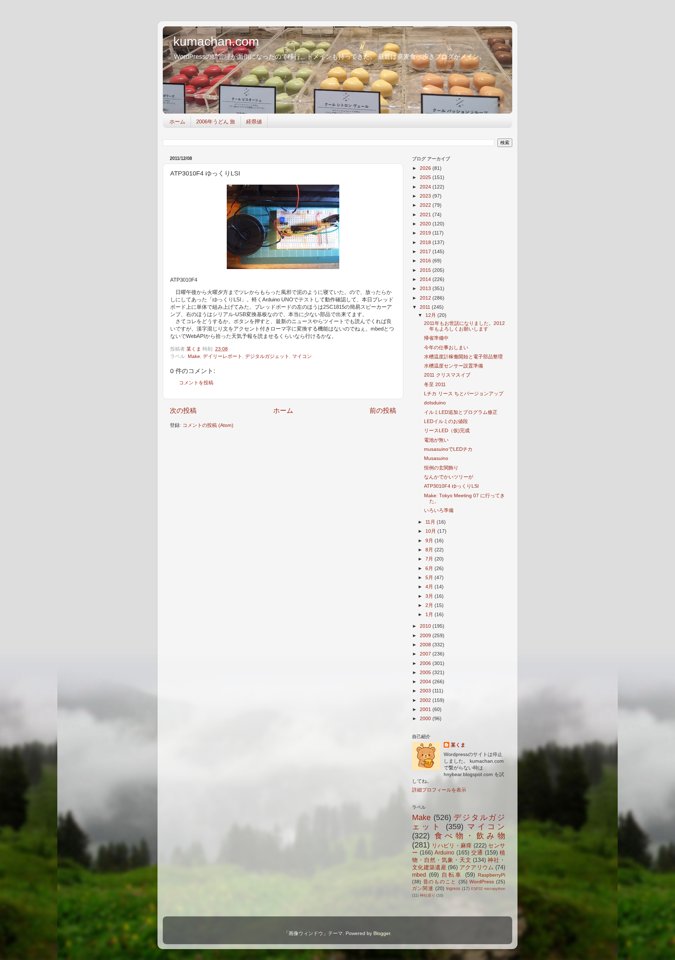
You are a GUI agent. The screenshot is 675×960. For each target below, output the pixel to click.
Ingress (453, 888)
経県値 (254, 121)
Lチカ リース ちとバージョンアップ (463, 393)
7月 (430, 559)
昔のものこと (439, 881)
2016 (426, 260)
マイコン (302, 356)
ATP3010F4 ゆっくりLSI (451, 486)
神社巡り (427, 895)
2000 (426, 718)
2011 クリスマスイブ (447, 375)
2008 (426, 644)
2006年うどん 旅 (215, 121)
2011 (426, 307)
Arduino (444, 852)
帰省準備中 (436, 338)
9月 (430, 540)
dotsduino (435, 402)
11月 (431, 522)
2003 (426, 690)
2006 (426, 663)
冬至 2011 (435, 384)
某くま (458, 745)
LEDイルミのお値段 (446, 421)
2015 (426, 270)
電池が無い (436, 440)
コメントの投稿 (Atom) (207, 425)
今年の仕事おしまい (446, 347)
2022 (426, 205)
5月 (430, 577)
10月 (431, 531)
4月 (430, 586)
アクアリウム (476, 867)
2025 (426, 177)
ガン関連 (422, 888)
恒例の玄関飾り (441, 468)
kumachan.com (216, 41)
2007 (426, 654)
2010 (426, 626)
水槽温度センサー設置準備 (453, 366)
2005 (426, 672)
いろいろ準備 (439, 510)
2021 (426, 214)
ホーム (177, 121)
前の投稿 (382, 410)
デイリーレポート (222, 356)
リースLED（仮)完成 (447, 430)
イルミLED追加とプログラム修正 (460, 412)
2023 (426, 196)
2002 (426, 700)
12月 (431, 315)
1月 (430, 614)
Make (194, 356)
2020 (426, 223)
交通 (477, 852)
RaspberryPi (491, 875)
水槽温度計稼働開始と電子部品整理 (463, 356)
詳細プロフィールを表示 (439, 790)
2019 (426, 233)
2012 (426, 298)
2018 (426, 242)
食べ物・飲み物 (470, 835)
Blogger (381, 933)
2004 (426, 681)
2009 (426, 635)
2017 (426, 251)
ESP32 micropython (488, 889)
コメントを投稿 (196, 382)
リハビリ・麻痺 (452, 845)
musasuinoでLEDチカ (448, 449)
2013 (426, 288)
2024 (426, 187)
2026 (426, 168)
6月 (430, 568)
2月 (430, 605)
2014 (426, 279)
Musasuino (436, 458)
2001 (426, 709)
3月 (430, 596)
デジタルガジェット (267, 356)
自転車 (452, 874)
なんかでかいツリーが (448, 477)
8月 (430, 549)
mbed (419, 874)
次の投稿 (183, 410)
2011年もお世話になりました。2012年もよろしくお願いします (464, 326)
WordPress (481, 881)
